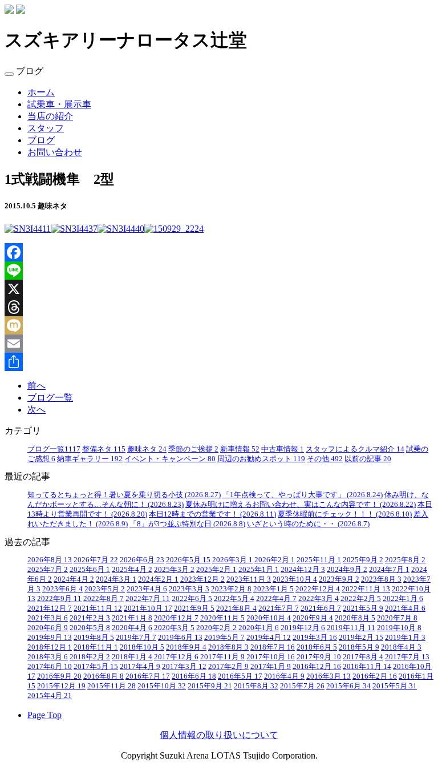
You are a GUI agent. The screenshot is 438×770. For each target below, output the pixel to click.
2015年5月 (394, 686)
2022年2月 (360, 599)
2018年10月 (142, 647)
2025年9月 (363, 560)
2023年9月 (339, 579)
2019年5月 (224, 638)
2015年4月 (49, 696)
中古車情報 (282, 449)
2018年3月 (47, 657)
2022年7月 (147, 599)
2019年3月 (315, 638)
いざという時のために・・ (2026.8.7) (308, 524)
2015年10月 (161, 686)
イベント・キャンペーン (170, 459)
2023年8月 (381, 579)
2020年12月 (176, 618)
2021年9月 (194, 608)
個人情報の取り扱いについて (219, 735)
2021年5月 (363, 608)
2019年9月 (49, 638)
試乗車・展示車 (59, 104)
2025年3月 (174, 570)
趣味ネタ (147, 449)
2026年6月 (142, 560)
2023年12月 (202, 579)
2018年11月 (96, 647)
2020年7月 (397, 618)
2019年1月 (405, 638)
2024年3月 (116, 579)
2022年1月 (403, 599)
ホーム (41, 92)
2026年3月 (232, 560)
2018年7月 (272, 647)
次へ (36, 409)
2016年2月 (374, 676)
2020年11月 (222, 618)
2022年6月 (192, 599)
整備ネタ (103, 449)
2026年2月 (274, 560)
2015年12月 (61, 686)
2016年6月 (194, 676)
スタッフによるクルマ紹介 (355, 449)
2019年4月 (268, 638)
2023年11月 (248, 579)
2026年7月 (96, 560)
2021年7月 (278, 608)
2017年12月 (176, 657)
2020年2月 (216, 628)
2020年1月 (258, 628)
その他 (325, 459)
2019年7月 (136, 638)
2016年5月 (240, 676)
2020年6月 (47, 628)
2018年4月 (401, 647)
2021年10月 (148, 608)
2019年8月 (94, 638)
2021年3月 (47, 618)
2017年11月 (222, 657)
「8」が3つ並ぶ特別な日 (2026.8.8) (187, 524)
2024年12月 (303, 570)
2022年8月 (103, 599)
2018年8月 (228, 647)
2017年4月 (140, 667)
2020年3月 (174, 628)
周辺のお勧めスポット (261, 459)
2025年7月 (47, 570)
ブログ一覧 (50, 397)
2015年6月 (348, 686)
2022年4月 (276, 599)
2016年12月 (317, 667)
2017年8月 (363, 657)
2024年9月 (347, 570)
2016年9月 (59, 676)
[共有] (219, 362)
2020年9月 (313, 618)
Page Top (44, 715)
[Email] (219, 343)
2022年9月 (59, 599)
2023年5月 (104, 589)
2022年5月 (234, 599)
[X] (219, 289)
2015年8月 (256, 686)
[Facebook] (219, 252)
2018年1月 (132, 657)
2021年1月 (132, 618)
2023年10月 (295, 579)
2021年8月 (236, 608)
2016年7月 (147, 676)
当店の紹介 (50, 116)
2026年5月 (188, 560)
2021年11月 (98, 608)
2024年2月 (158, 579)
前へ (36, 385)
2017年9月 (319, 657)
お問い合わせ (54, 152)
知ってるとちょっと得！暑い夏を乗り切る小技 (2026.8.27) (124, 495)
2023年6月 (62, 589)
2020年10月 (268, 618)
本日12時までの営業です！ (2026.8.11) (212, 514)
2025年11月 (319, 560)
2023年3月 (189, 589)
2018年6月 (317, 647)
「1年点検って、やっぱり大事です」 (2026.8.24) (302, 495)
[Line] (219, 270)
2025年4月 (132, 570)
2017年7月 (407, 657)
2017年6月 (49, 667)
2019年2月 (361, 638)
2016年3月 (328, 676)
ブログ (41, 140)
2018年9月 (186, 647)
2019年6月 (180, 638)
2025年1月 (258, 570)
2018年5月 (359, 647)
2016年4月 (284, 676)
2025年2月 (216, 570)
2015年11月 (111, 686)
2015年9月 (210, 686)
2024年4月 (74, 579)
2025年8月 (405, 560)
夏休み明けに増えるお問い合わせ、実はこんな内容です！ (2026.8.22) (300, 505)
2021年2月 (90, 618)
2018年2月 (90, 657)
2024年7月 (389, 570)
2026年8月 (49, 560)
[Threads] (219, 307)
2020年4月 (132, 628)
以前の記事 (367, 459)
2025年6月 (90, 570)
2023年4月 (147, 589)
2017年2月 (228, 667)
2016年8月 (103, 676)
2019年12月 (303, 628)
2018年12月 (49, 647)
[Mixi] (219, 325)
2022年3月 (318, 599)
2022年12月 (317, 589)
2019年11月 (351, 628)
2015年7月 (302, 686)
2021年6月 (321, 608)
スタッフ (45, 128)
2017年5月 (96, 667)
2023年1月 (273, 589)
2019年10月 (399, 628)
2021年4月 (405, 608)
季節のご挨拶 (193, 449)
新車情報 (239, 449)
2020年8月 (355, 618)
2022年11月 (366, 589)
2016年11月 (367, 667)
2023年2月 (231, 589)
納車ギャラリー (90, 459)
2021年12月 (49, 608)
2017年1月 (270, 667)
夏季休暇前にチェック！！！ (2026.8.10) (345, 514)
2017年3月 (184, 667)
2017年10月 (270, 657)
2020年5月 (90, 628)
